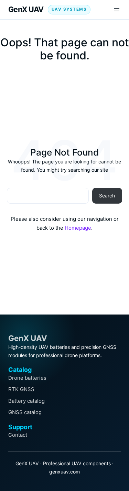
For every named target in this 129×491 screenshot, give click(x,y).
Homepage (78, 228)
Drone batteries (27, 378)
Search (107, 195)
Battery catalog (26, 401)
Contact (17, 435)
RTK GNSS (21, 389)
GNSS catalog (25, 412)
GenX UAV (26, 9)
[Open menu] (116, 9)
